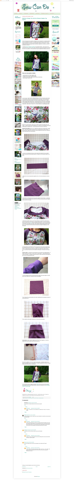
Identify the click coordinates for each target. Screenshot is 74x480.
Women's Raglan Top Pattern (30, 46)
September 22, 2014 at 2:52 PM (35, 421)
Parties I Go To (44, 13)
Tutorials (26, 13)
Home (16, 13)
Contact (52, 13)
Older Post (49, 466)
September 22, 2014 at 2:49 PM (35, 408)
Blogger (39, 476)
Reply (25, 418)
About (20, 13)
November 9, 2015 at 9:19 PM (30, 442)
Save (37, 39)
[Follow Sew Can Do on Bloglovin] (55, 29)
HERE (31, 222)
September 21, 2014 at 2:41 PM (32, 402)
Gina (25, 442)
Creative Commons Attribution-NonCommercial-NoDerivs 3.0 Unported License (18, 207)
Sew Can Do (28, 408)
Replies (26, 406)
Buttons (37, 13)
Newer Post (24, 466)
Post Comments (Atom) (29, 468)
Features (32, 13)
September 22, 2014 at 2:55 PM (35, 435)
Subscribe (55, 25)
